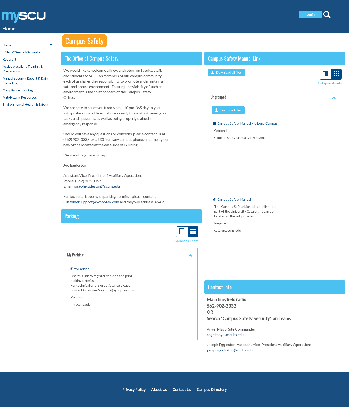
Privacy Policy (134, 389)
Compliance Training (18, 90)
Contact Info (220, 287)
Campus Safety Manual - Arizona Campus (247, 123)
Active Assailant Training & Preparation (23, 68)
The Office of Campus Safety (91, 58)
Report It (9, 59)
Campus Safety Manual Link (234, 58)
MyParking (81, 269)
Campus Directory (212, 389)
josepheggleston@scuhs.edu (97, 186)
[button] (226, 72)
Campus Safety (85, 40)
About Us (159, 389)
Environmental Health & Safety (25, 104)
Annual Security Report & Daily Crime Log (25, 80)
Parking (72, 216)
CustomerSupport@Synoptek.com (91, 201)
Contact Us (182, 389)
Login (311, 14)
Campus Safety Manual (234, 199)
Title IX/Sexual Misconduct (23, 52)
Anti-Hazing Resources (20, 97)
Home (8, 28)
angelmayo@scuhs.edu (225, 334)
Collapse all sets (186, 241)
